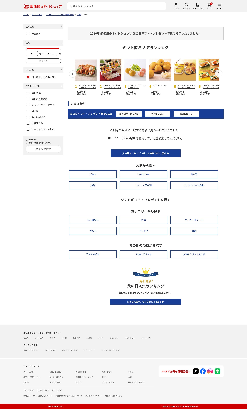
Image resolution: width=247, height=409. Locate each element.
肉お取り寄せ (81, 372)
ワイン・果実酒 (144, 185)
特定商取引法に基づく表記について (68, 395)
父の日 (52, 338)
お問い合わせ (56, 390)
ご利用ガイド (28, 390)
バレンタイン (130, 338)
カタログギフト (144, 254)
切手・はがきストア (31, 350)
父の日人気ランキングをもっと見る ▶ (145, 301)
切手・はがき (28, 372)
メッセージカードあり (43, 105)
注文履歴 (186, 8)
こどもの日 (39, 338)
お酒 (143, 220)
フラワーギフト (108, 382)
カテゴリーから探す (129, 113)
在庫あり (36, 34)
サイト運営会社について (42, 395)
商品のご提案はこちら (113, 395)
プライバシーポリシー (93, 395)
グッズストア (89, 350)
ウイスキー (143, 174)
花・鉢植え (93, 220)
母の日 (26, 338)
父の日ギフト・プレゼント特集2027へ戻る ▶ (145, 153)
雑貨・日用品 (55, 382)
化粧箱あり (37, 123)
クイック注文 (198, 8)
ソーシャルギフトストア (110, 350)
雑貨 (194, 231)
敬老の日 (76, 338)
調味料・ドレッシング (84, 377)
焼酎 (93, 185)
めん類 (26, 382)
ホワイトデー (146, 338)
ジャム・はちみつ (56, 377)
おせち (100, 338)
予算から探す (157, 113)
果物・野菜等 (107, 372)
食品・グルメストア (69, 350)
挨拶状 (35, 111)
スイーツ (79, 382)
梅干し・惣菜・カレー (32, 377)
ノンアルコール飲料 (194, 185)
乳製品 (130, 372)
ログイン (176, 8)
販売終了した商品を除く (44, 77)
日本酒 (194, 174)
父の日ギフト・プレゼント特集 (91, 113)
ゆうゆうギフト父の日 (194, 254)
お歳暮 (89, 338)
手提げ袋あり (38, 117)
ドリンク (143, 231)
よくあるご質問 (43, 390)
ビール (93, 174)
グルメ (93, 231)
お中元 (64, 338)
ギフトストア (50, 350)
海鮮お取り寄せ (56, 372)
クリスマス (114, 338)
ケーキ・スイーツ (194, 220)
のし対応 (36, 93)
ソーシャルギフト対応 (43, 129)
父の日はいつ (186, 113)
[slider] (26, 48)
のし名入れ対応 (40, 99)
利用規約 (26, 395)
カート (209, 8)
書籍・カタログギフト (136, 382)
